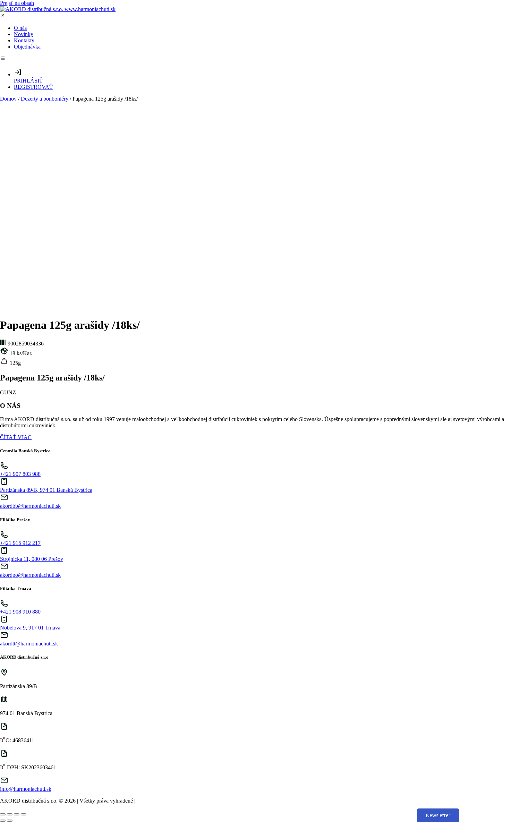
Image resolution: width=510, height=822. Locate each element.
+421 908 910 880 (20, 612)
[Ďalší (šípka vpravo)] (9, 821)
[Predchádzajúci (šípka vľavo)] (3, 821)
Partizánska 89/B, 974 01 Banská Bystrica (46, 490)
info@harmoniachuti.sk (25, 789)
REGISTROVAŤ (33, 87)
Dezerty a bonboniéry (44, 99)
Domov (8, 99)
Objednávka (27, 47)
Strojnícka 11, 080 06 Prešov (31, 559)
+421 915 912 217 (20, 543)
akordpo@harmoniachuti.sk (30, 575)
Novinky (23, 34)
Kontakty (24, 40)
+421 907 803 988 (20, 474)
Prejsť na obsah (17, 3)
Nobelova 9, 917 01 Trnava (30, 628)
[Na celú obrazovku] (16, 814)
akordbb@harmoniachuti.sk (30, 506)
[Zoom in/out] (23, 814)
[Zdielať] (9, 814)
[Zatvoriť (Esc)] (3, 814)
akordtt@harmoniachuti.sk (29, 644)
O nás (20, 28)
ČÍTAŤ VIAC (16, 437)
